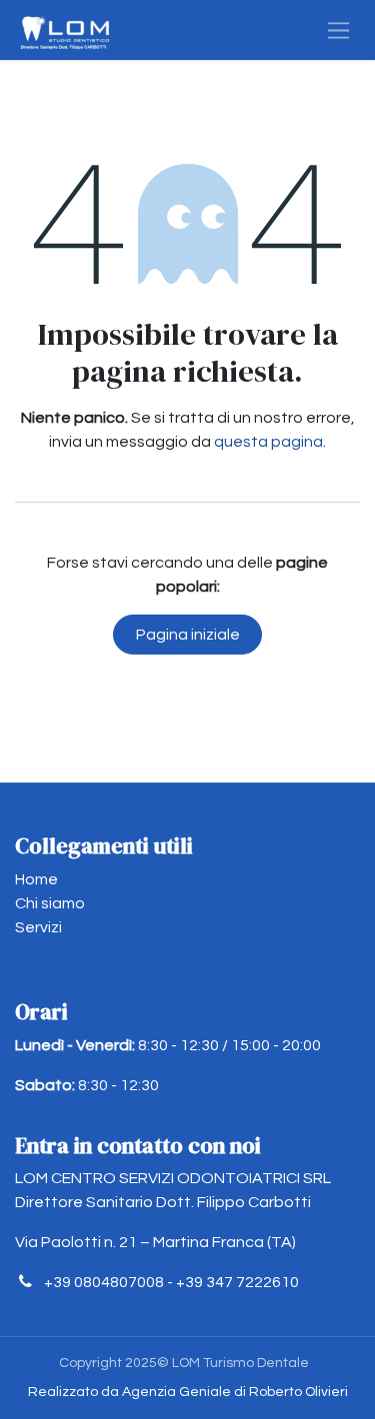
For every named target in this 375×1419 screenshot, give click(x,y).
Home (36, 879)
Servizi (38, 927)
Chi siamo (50, 903)
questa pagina (268, 442)
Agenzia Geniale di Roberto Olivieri (235, 1392)
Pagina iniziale (188, 635)
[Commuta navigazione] (338, 30)
